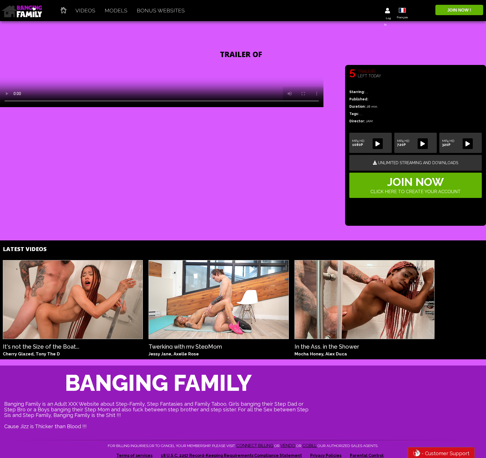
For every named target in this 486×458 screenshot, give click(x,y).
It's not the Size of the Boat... (41, 346)
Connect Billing (254, 445)
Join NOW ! (459, 10)
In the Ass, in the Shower (326, 346)
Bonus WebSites (161, 10)
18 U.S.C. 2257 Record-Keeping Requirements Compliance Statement (231, 455)
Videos (85, 10)
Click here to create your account (415, 184)
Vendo (287, 445)
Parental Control (367, 455)
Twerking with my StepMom (185, 346)
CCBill (309, 445)
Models (116, 10)
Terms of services (134, 455)
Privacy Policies (325, 455)
